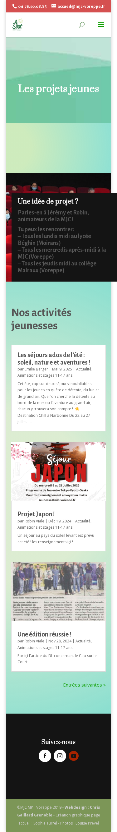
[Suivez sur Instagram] (60, 756)
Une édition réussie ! (44, 634)
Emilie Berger (36, 369)
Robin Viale (34, 521)
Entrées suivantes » (84, 685)
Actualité (83, 369)
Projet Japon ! (36, 514)
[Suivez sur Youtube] (74, 756)
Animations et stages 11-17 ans (44, 375)
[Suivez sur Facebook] (45, 756)
